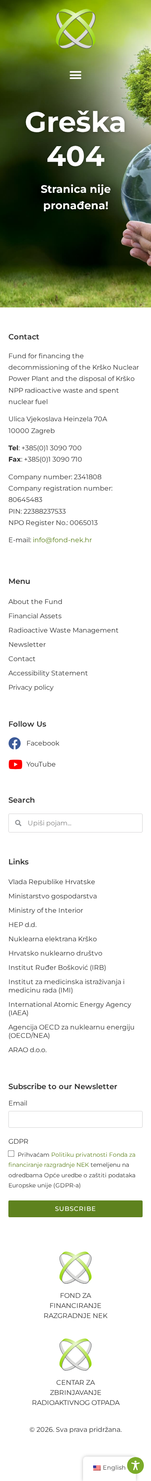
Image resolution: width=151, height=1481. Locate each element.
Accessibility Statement (48, 673)
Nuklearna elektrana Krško (52, 939)
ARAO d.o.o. (27, 1050)
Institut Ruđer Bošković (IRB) (57, 968)
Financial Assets (35, 616)
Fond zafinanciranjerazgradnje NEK (75, 1306)
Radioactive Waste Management (63, 630)
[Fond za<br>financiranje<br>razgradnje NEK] (75, 1267)
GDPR (18, 1141)
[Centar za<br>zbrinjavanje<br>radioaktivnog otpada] (75, 1354)
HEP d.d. (22, 925)
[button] (75, 75)
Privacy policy (31, 687)
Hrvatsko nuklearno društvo (55, 953)
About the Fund (35, 602)
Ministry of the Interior (45, 910)
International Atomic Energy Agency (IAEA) (69, 1008)
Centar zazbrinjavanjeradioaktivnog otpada (76, 1393)
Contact (22, 659)
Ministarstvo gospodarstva (52, 896)
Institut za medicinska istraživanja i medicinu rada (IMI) (66, 986)
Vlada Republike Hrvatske (51, 882)
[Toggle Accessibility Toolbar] (135, 1465)
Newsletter (27, 645)
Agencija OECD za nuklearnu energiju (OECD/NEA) (71, 1031)
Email (17, 1103)
